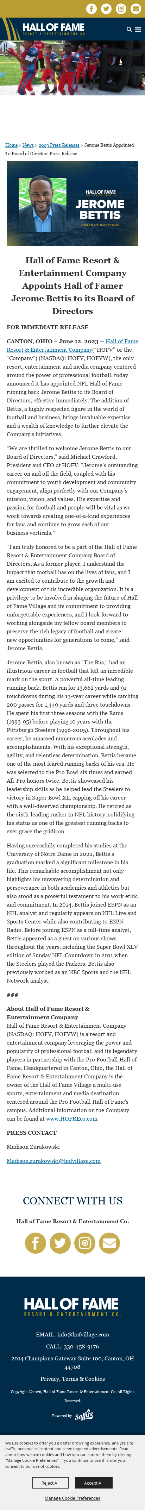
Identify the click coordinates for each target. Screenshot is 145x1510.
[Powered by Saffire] (84, 1416)
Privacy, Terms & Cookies (72, 1379)
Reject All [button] (50, 1483)
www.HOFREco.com (71, 1118)
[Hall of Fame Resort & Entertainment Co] (54, 29)
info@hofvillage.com (83, 1334)
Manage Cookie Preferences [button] (72, 1498)
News (28, 145)
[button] (72, 205)
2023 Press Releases (59, 145)
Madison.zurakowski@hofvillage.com (54, 1161)
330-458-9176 (81, 1346)
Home (11, 145)
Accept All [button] (93, 1483)
